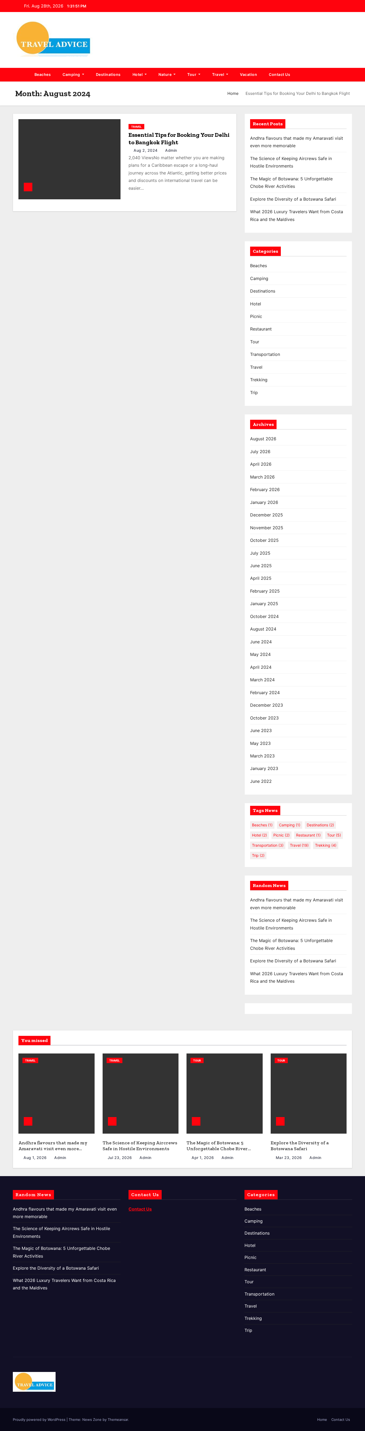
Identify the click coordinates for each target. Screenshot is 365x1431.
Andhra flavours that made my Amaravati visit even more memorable (52, 1149)
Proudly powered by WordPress (40, 1419)
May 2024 (260, 654)
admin (170, 150)
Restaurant (261, 329)
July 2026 (260, 451)
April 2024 (260, 667)
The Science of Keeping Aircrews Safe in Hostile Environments (140, 1146)
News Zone (92, 1419)
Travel (218, 74)
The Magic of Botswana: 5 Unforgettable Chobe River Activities (217, 1149)
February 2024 (265, 692)
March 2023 (262, 756)
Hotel (138, 74)
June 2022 (261, 781)
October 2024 (264, 616)
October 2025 (264, 540)
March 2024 (262, 679)
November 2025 (266, 527)
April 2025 (260, 578)
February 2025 (265, 591)
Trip (254, 392)
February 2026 (265, 489)
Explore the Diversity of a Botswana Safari (293, 199)
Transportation (265, 354)
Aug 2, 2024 (146, 150)
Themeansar (118, 1419)
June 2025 (261, 565)
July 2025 (260, 553)
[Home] (21, 74)
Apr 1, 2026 (203, 1157)
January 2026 (264, 502)
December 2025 (266, 515)
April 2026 (260, 464)
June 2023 (261, 730)
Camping (72, 74)
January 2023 (264, 768)
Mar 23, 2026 (289, 1157)
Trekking (258, 379)
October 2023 (264, 718)
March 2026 (262, 477)
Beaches (42, 74)
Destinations (108, 74)
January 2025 (264, 603)
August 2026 (263, 438)
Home (233, 93)
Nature (165, 74)
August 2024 (263, 629)
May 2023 (260, 743)
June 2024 (261, 641)
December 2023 (266, 705)
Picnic (256, 316)
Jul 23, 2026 (120, 1157)
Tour (192, 74)
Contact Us (279, 74)
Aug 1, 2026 (36, 1157)
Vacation (248, 74)
